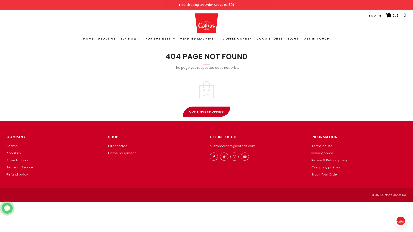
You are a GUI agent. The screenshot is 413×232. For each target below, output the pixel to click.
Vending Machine (197, 39)
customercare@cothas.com (232, 146)
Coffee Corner (237, 39)
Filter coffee (118, 146)
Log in (375, 16)
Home (88, 39)
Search (12, 146)
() (395, 16)
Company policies (325, 167)
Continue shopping (206, 112)
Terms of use (322, 146)
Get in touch (317, 39)
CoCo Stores (269, 39)
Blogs (293, 39)
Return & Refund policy (329, 160)
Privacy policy (322, 153)
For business (158, 39)
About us (107, 39)
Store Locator (17, 160)
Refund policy (17, 174)
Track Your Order (324, 174)
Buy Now (128, 39)
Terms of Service (19, 167)
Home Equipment (122, 153)
